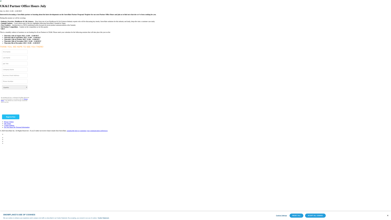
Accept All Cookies (315, 215)
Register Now (10, 117)
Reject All (296, 215)
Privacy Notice (9, 122)
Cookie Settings (9, 125)
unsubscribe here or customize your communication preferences (87, 131)
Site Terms (7, 123)
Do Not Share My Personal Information (17, 127)
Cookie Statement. (103, 218)
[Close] (388, 215)
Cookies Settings (281, 215)
